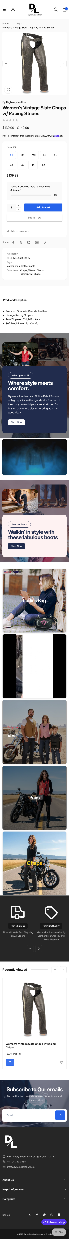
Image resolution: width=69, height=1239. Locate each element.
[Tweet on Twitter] (21, 242)
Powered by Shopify (44, 1234)
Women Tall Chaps (31, 274)
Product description (14, 300)
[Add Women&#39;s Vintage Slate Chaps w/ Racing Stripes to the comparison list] (61, 1062)
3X (22, 164)
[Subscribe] (60, 1115)
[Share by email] (37, 242)
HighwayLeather (14, 102)
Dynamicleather (30, 1234)
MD (34, 155)
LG (44, 155)
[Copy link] (45, 242)
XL (55, 155)
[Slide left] (5, 63)
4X (32, 164)
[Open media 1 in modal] (34, 63)
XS (11, 155)
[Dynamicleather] (10, 1148)
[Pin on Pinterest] (28, 242)
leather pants (28, 266)
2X (11, 164)
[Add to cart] (10, 1062)
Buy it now (34, 217)
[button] (4, 9)
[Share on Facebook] (13, 242)
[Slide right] (63, 63)
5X (43, 164)
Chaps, (24, 270)
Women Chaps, (36, 270)
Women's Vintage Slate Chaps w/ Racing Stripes (31, 1045)
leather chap (13, 266)
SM (22, 155)
